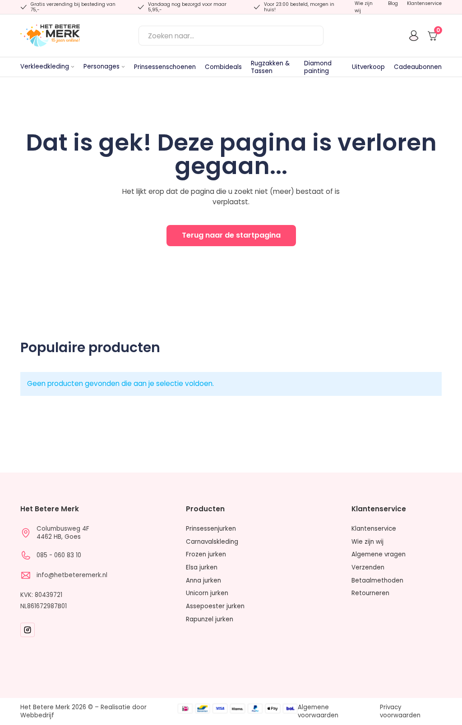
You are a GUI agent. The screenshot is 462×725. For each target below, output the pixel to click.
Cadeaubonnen (418, 67)
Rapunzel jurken (209, 619)
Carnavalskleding (212, 542)
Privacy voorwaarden (400, 711)
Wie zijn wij (364, 7)
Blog (393, 3)
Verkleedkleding (44, 66)
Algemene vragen (378, 555)
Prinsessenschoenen (165, 67)
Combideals (223, 67)
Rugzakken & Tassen (270, 67)
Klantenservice (424, 3)
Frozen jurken (206, 555)
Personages (101, 66)
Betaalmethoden (377, 581)
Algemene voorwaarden (318, 711)
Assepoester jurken (215, 606)
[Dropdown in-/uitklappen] (72, 67)
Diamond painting (318, 67)
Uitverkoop (368, 67)
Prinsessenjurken (211, 529)
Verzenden (367, 568)
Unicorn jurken (207, 593)
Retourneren (370, 593)
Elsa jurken (201, 568)
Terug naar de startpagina (231, 235)
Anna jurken (203, 581)
